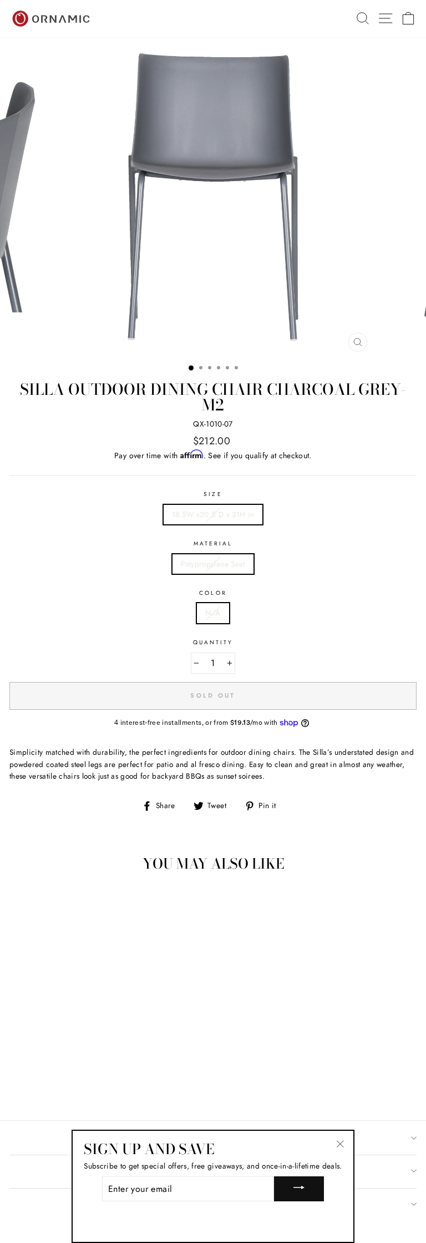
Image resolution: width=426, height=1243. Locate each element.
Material (213, 543)
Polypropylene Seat (213, 563)
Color (212, 593)
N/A (212, 612)
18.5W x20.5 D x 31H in (213, 514)
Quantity (213, 642)
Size (213, 494)
